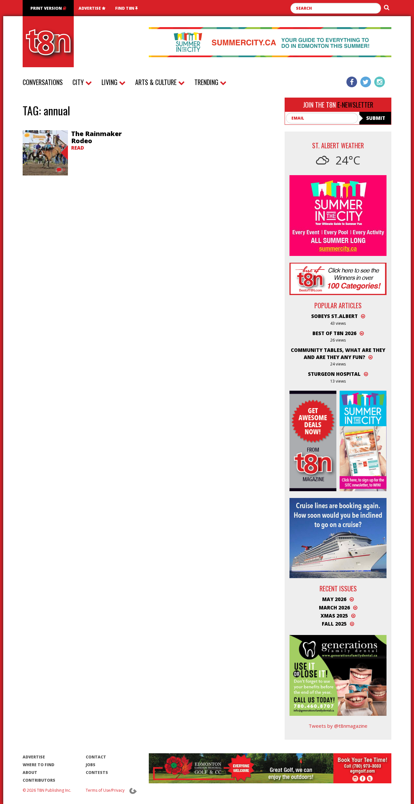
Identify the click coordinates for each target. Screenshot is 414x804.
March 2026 (334, 607)
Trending (207, 82)
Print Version (46, 8)
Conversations (43, 82)
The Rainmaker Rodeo (96, 137)
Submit (375, 118)
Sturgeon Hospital (334, 374)
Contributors (39, 780)
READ (77, 147)
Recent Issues (338, 588)
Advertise (90, 8)
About (30, 772)
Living (110, 82)
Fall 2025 (334, 623)
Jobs (90, 764)
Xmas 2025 (334, 615)
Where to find (38, 764)
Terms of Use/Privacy (105, 790)
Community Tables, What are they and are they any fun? (338, 353)
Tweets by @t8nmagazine (338, 726)
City (78, 82)
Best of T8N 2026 (334, 333)
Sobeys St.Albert (334, 316)
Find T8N (125, 8)
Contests (97, 772)
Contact (96, 757)
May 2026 (334, 599)
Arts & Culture (156, 82)
